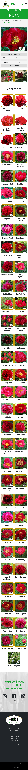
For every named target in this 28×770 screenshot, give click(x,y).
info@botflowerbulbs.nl (14, 740)
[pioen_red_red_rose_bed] (7, 76)
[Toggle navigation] (26, 4)
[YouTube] (23, 697)
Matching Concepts (17, 766)
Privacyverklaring (14, 744)
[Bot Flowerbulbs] (6, 4)
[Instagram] (5, 697)
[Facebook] (14, 697)
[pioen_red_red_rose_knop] (21, 76)
